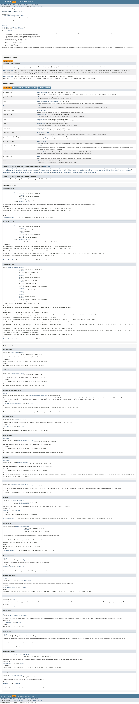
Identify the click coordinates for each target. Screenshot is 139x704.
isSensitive (14, 172)
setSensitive (67, 172)
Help (33, 1)
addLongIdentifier (8, 169)
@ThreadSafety (6, 27)
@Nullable (21, 192)
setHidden (47, 172)
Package (9, 1)
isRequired (6, 172)
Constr (16, 6)
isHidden (121, 170)
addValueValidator (42, 101)
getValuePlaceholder (86, 170)
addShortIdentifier (33, 169)
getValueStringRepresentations (46, 137)
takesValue (87, 172)
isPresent (128, 170)
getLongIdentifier (112, 169)
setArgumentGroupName (36, 172)
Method (21, 6)
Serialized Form (6, 53)
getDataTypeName (41, 110)
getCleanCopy (40, 105)
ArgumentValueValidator (55, 101)
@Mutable (4, 25)
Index (29, 1)
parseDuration (41, 151)
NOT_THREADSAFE (19, 27)
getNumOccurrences (33, 170)
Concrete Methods (44, 87)
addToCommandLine (42, 92)
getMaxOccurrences (21, 170)
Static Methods (18, 87)
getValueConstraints (43, 132)
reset (38, 156)
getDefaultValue (41, 114)
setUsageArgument (78, 172)
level (12, 27)
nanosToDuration (41, 145)
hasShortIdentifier (112, 170)
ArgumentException (24, 201)
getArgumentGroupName (75, 169)
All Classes (34, 4)
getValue (39, 128)
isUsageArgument (24, 172)
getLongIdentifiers (125, 169)
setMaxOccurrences (56, 172)
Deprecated (23, 1)
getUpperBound (41, 123)
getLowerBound (41, 119)
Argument (9, 30)
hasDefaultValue (41, 141)
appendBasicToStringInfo (60, 169)
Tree (18, 1)
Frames (20, 4)
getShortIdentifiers (59, 170)
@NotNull (21, 198)
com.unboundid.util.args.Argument (14, 15)
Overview (3, 1)
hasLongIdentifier (99, 170)
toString (39, 160)
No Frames (25, 4)
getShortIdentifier (46, 170)
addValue (39, 97)
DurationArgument (19, 28)
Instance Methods (31, 87)
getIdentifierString (100, 169)
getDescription (88, 169)
